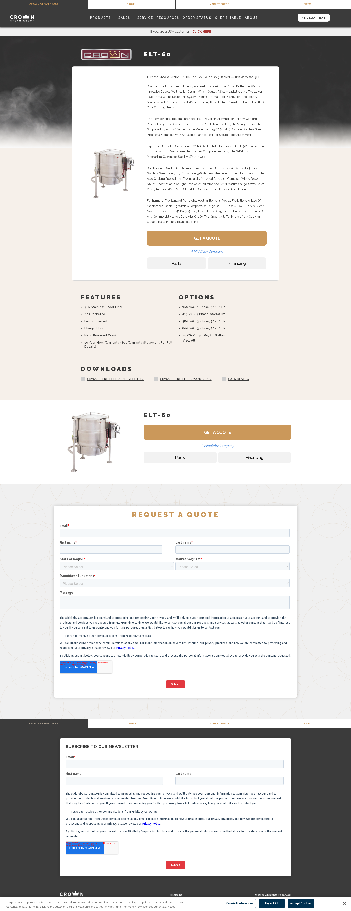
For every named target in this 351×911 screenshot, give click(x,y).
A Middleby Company (207, 251)
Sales (124, 17)
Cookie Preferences (239, 903)
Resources (168, 17)
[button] (342, 18)
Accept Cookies (301, 903)
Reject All (271, 903)
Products (100, 17)
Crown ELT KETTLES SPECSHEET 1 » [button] (115, 379)
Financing (176, 894)
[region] (175, 904)
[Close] (344, 903)
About (251, 17)
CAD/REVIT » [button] (238, 379)
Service (145, 17)
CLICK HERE (201, 31)
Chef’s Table (228, 17)
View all (189, 340)
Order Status (197, 17)
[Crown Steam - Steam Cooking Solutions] (27, 18)
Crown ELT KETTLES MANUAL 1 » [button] (186, 379)
